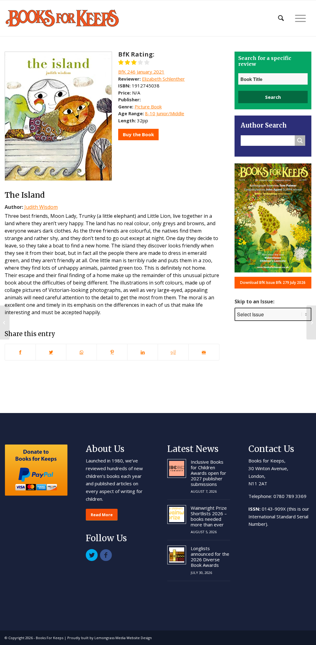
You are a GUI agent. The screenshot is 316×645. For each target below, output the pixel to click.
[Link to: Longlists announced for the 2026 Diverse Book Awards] (176, 555)
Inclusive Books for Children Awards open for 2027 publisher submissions (208, 473)
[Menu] (300, 18)
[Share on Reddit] (173, 352)
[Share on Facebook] (20, 352)
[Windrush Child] (311, 322)
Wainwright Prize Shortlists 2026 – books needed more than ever (209, 516)
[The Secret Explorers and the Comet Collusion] (5, 322)
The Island (25, 195)
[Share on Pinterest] (112, 352)
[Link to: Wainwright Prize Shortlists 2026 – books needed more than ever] (176, 514)
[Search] (280, 18)
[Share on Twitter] (51, 352)
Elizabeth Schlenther (163, 79)
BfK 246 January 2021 (141, 72)
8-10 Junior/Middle (164, 113)
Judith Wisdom (41, 207)
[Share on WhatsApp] (81, 352)
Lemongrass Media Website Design (123, 637)
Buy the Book (138, 134)
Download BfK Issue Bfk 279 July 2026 (273, 282)
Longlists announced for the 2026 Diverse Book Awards (210, 557)
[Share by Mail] (204, 352)
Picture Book (148, 106)
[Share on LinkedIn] (142, 352)
